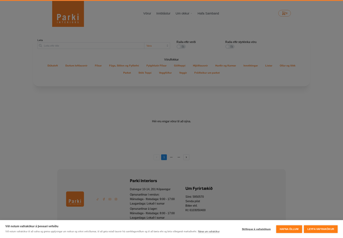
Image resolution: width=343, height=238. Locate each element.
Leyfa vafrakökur (320, 229)
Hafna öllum (289, 229)
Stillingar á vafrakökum (256, 229)
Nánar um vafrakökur (209, 231)
